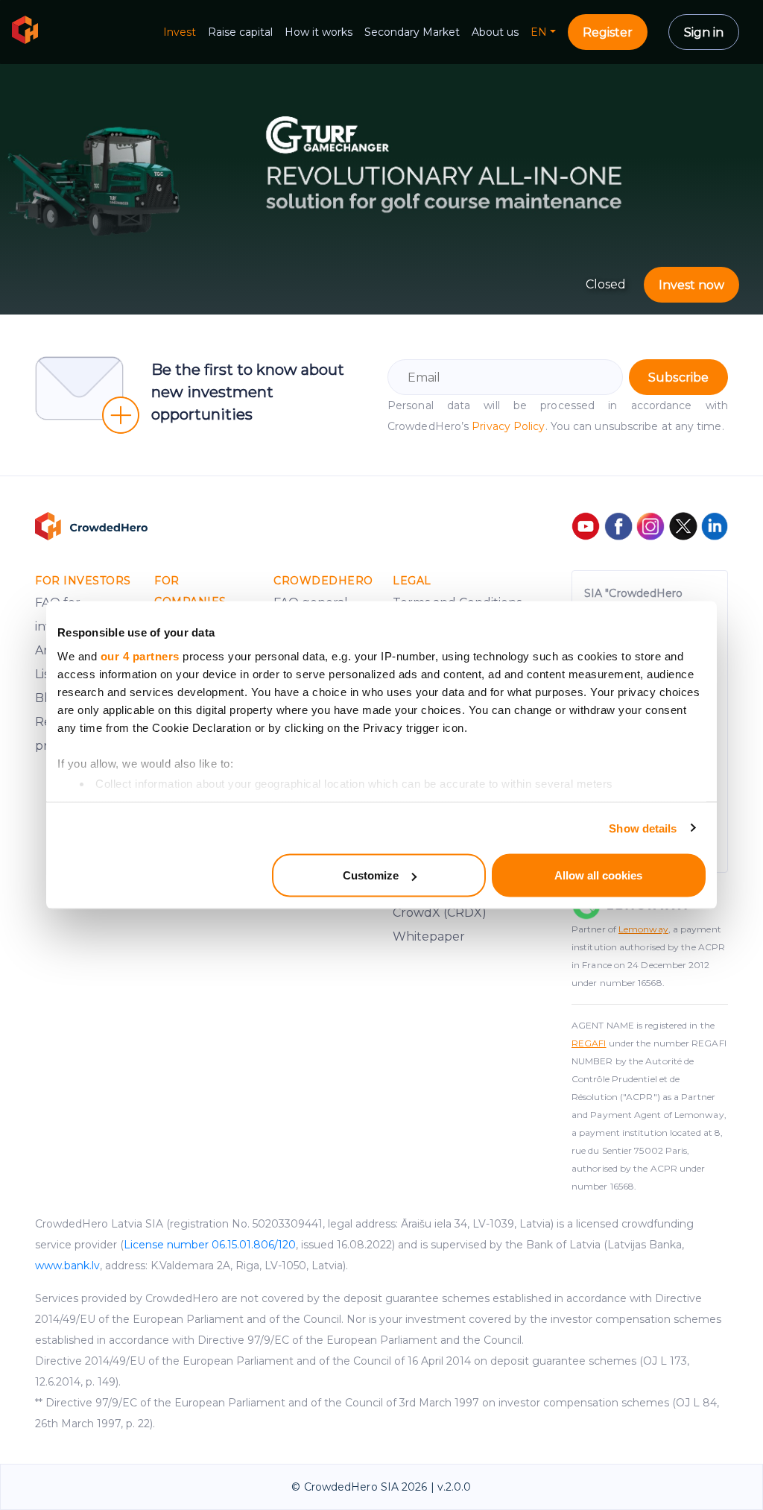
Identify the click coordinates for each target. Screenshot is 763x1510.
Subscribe (678, 377)
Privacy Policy (508, 426)
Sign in (704, 32)
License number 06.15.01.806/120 (210, 1244)
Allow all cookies (598, 875)
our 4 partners (140, 655)
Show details (643, 827)
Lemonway (643, 929)
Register (608, 32)
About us (495, 32)
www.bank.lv (67, 1265)
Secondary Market (412, 32)
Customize (371, 875)
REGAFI (589, 1043)
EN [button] (539, 32)
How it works (318, 32)
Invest (179, 32)
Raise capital (240, 32)
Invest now (691, 285)
